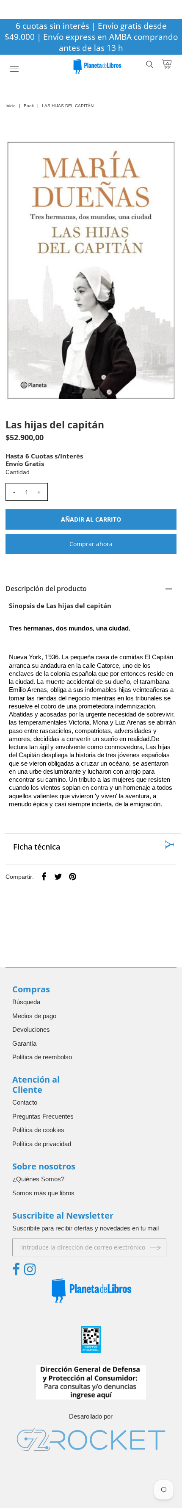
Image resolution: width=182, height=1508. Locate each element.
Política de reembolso (42, 1057)
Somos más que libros (43, 1193)
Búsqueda (26, 1001)
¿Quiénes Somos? (38, 1179)
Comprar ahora (91, 544)
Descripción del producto (46, 588)
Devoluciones (31, 1029)
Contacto (24, 1102)
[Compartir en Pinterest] (72, 876)
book (29, 105)
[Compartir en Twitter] (58, 876)
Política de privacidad (41, 1143)
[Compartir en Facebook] (44, 876)
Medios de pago (34, 1015)
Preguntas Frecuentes (43, 1116)
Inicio (11, 105)
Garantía (24, 1043)
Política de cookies (38, 1129)
